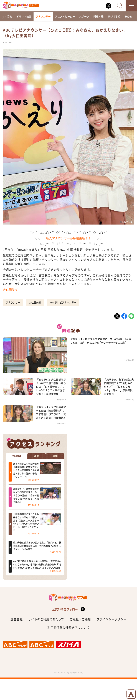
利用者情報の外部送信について (68, 627)
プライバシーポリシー (111, 619)
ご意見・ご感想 (80, 619)
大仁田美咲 (10, 289)
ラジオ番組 (114, 16)
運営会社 (16, 619)
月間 (55, 456)
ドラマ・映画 (23, 16)
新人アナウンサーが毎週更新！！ (68, 238)
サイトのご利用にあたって (46, 619)
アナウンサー (43, 16)
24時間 (16, 456)
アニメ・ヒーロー (65, 16)
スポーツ (84, 16)
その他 (128, 16)
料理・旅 (98, 16)
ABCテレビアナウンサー (63, 302)
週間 (36, 456)
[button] (2, 17)
